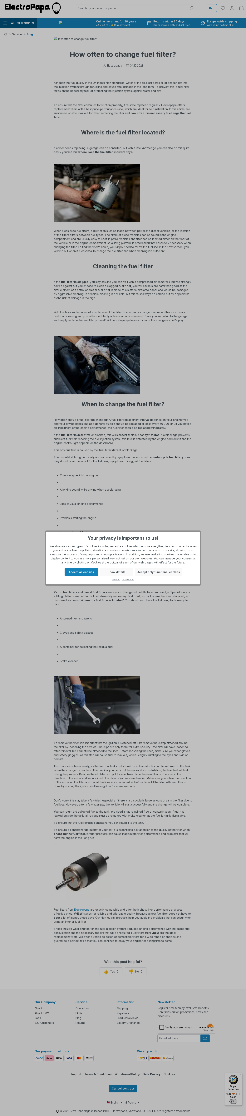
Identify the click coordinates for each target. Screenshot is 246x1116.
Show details (116, 572)
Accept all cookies (81, 572)
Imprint (116, 579)
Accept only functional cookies (158, 572)
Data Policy (128, 579)
